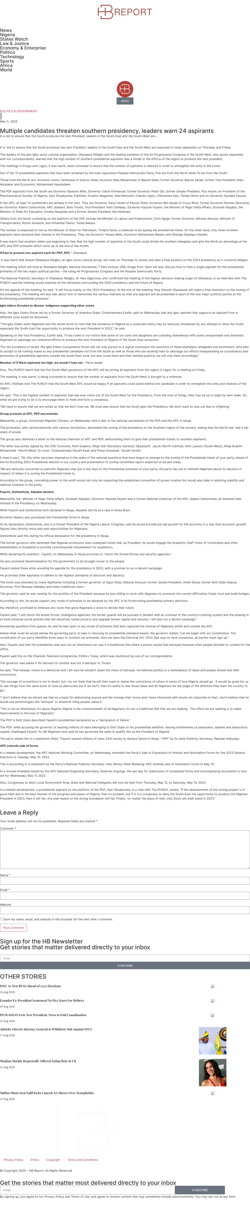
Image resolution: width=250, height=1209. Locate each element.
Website (5, 904)
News (6, 30)
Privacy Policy (13, 1160)
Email (5, 889)
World (6, 69)
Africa (6, 65)
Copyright (53, 1160)
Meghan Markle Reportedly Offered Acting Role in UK (38, 1061)
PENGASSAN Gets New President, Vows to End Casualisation (43, 1015)
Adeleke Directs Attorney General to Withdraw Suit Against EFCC (46, 1029)
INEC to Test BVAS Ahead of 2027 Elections (30, 986)
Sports (7, 61)
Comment (8, 828)
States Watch (14, 39)
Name (5, 875)
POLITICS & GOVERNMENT (18, 111)
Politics (7, 52)
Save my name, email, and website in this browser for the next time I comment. (58, 919)
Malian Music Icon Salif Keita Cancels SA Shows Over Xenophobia (47, 1093)
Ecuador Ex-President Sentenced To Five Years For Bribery (42, 1000)
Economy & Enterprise (23, 48)
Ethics (35, 1160)
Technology (12, 56)
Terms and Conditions (83, 1160)
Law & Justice (14, 43)
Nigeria (7, 34)
